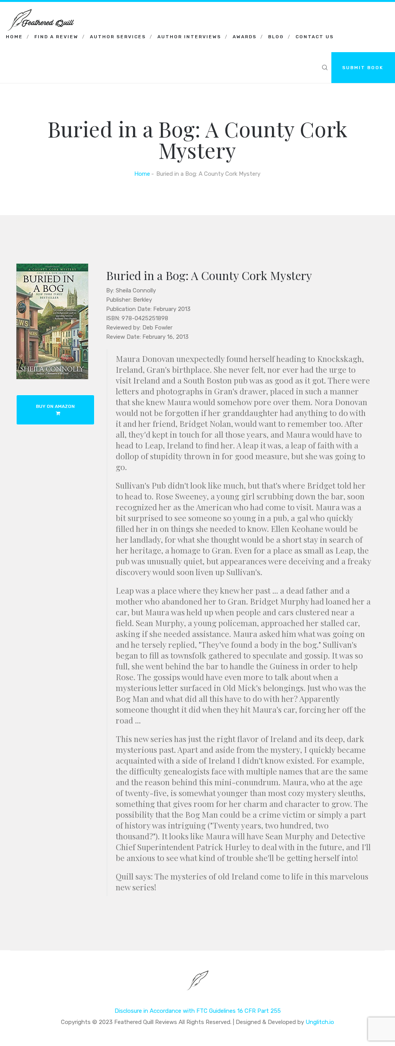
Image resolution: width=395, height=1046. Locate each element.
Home (14, 36)
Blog (276, 36)
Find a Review (56, 36)
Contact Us (314, 36)
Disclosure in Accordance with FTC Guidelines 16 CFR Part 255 (198, 1010)
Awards (245, 36)
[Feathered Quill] (40, 11)
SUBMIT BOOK (362, 67)
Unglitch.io (320, 1022)
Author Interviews (189, 36)
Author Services (118, 36)
